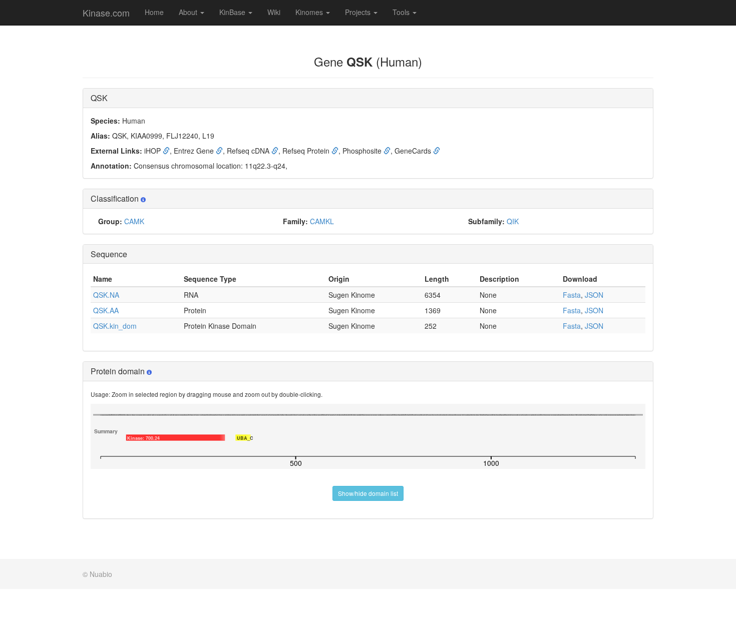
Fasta (572, 295)
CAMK (134, 221)
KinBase (233, 12)
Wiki (273, 12)
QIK (513, 221)
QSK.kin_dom (115, 326)
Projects (359, 12)
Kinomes (310, 12)
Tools (402, 12)
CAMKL (322, 221)
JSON (594, 295)
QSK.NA (106, 295)
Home (154, 12)
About (189, 12)
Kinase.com (106, 12)
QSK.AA (106, 310)
